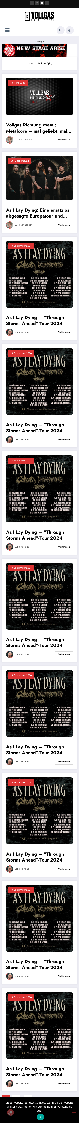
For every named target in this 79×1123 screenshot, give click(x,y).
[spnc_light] (70, 30)
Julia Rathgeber (23, 139)
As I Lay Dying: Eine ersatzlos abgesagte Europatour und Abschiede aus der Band (37, 213)
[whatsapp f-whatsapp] (47, 3)
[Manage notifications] (10, 1112)
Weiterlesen (64, 139)
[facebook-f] (32, 3)
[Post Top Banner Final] (39, 50)
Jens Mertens (22, 332)
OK (41, 1117)
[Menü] (7, 30)
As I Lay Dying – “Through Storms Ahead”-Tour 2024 (35, 321)
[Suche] (61, 30)
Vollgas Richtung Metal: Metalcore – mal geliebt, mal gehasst (36, 128)
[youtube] (42, 3)
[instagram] (37, 3)
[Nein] (74, 1110)
